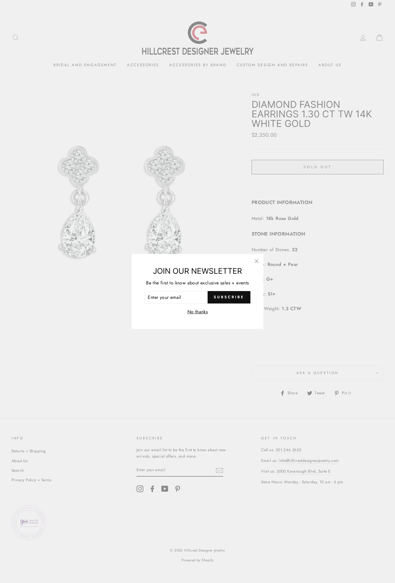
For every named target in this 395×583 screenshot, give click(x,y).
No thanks (197, 311)
